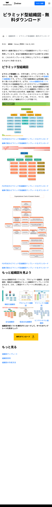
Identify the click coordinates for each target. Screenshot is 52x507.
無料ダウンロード (23, 336)
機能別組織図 (10, 304)
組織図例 (11, 36)
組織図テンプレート (10, 354)
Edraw (16, 44)
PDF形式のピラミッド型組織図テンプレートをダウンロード (25, 139)
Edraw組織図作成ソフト (39, 81)
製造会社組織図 (26, 321)
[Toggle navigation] (49, 3)
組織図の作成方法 (9, 362)
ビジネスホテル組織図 (42, 321)
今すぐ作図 (39, 3)
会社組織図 (10, 321)
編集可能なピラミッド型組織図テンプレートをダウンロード (25, 143)
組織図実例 (6, 358)
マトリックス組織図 (42, 304)
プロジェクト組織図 (26, 304)
